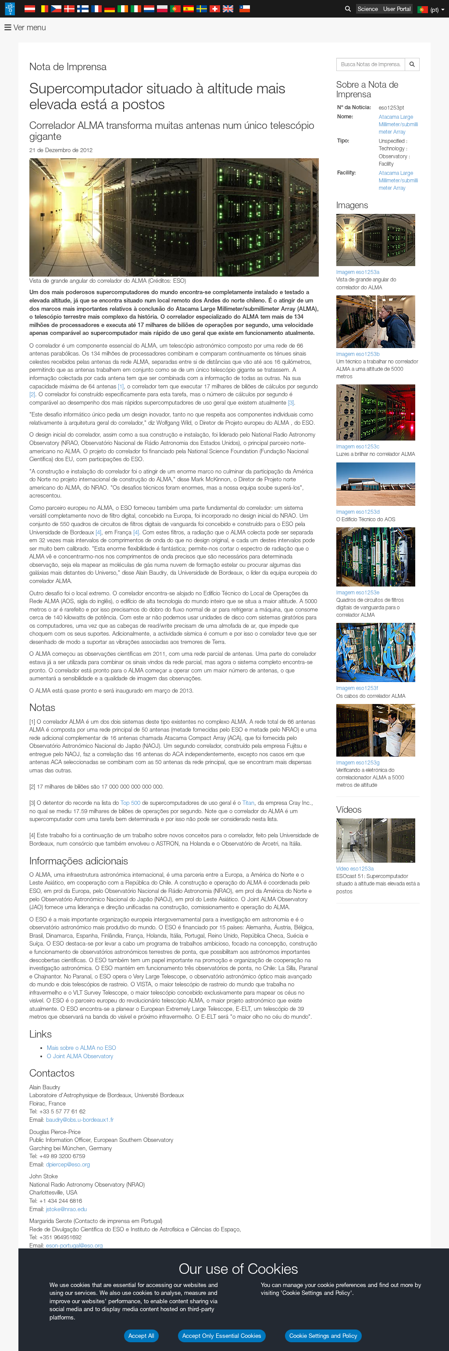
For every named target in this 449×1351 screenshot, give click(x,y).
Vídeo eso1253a (355, 868)
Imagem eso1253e (357, 592)
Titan (248, 802)
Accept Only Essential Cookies (221, 1335)
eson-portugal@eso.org (74, 1245)
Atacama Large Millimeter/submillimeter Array (398, 124)
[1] (121, 386)
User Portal (397, 8)
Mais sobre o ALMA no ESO (81, 1047)
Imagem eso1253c (357, 446)
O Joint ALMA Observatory (80, 1055)
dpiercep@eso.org (68, 1164)
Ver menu (28, 27)
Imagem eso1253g (358, 762)
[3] (291, 402)
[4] (98, 532)
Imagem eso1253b (358, 354)
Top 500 (130, 802)
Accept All (141, 1335)
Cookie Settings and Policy (323, 1335)
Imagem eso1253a (357, 272)
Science (368, 8)
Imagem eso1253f (357, 688)
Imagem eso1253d (358, 511)
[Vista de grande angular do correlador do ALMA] (174, 217)
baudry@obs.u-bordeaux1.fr (80, 1119)
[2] (32, 394)
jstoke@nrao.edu (66, 1208)
